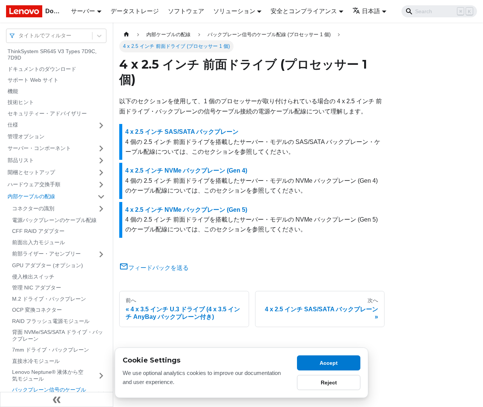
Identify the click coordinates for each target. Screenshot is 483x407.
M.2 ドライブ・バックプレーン (49, 299)
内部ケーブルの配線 (31, 196)
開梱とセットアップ (31, 172)
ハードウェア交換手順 (34, 184)
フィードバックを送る (158, 268)
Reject (329, 382)
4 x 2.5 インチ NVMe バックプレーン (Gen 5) (186, 210)
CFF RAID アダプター (38, 231)
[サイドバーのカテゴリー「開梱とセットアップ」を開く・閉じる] (101, 173)
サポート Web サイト (33, 80)
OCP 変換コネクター (37, 310)
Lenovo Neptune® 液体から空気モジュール (47, 375)
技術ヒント (21, 102)
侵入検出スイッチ (33, 277)
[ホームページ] (126, 34)
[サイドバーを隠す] (56, 399)
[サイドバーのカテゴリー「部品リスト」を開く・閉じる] (101, 161)
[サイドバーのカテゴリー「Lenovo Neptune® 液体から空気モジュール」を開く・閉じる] (101, 376)
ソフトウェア (186, 11)
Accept (329, 363)
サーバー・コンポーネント (39, 148)
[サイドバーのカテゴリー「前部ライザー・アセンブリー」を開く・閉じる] (101, 254)
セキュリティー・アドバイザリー (47, 113)
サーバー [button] (83, 11)
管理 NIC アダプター (36, 288)
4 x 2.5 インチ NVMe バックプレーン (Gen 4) (186, 170)
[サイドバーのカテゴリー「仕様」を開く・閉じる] (101, 125)
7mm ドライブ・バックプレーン (50, 350)
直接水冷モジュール (36, 361)
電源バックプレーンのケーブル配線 (54, 220)
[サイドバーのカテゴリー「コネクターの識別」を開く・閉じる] (101, 209)
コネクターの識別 (33, 208)
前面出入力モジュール (38, 242)
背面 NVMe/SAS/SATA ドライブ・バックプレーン (57, 335)
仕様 (13, 125)
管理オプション (26, 137)
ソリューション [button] (234, 11)
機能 (13, 91)
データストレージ (135, 11)
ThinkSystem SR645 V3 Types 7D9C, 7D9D (52, 54)
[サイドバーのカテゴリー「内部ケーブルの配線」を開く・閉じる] (101, 197)
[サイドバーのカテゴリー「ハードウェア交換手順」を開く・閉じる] (101, 185)
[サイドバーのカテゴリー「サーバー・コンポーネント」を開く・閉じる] (101, 148)
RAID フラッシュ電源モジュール (50, 321)
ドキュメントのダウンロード (42, 69)
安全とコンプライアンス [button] (304, 11)
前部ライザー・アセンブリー (46, 254)
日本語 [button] (371, 11)
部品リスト (21, 160)
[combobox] (19, 35)
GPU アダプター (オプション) (47, 266)
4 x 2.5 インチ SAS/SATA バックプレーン (181, 132)
